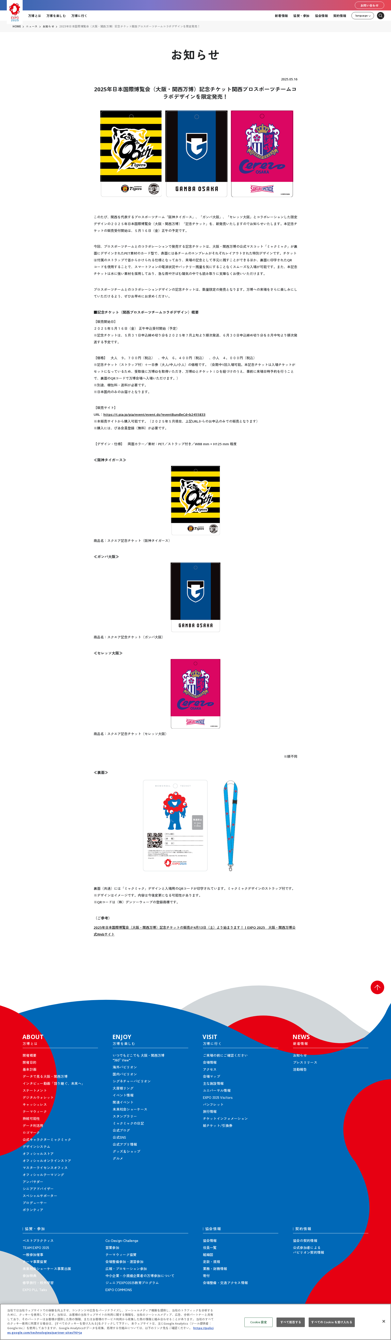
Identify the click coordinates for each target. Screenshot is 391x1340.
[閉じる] (384, 1321)
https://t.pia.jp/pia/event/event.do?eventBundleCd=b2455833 (154, 414)
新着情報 (281, 15)
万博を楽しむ (56, 15)
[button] (377, 987)
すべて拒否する (290, 1322)
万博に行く (79, 15)
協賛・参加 (301, 15)
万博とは (34, 15)
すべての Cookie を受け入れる (331, 1322)
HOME (17, 26)
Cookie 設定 (258, 1322)
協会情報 (321, 15)
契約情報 (339, 15)
